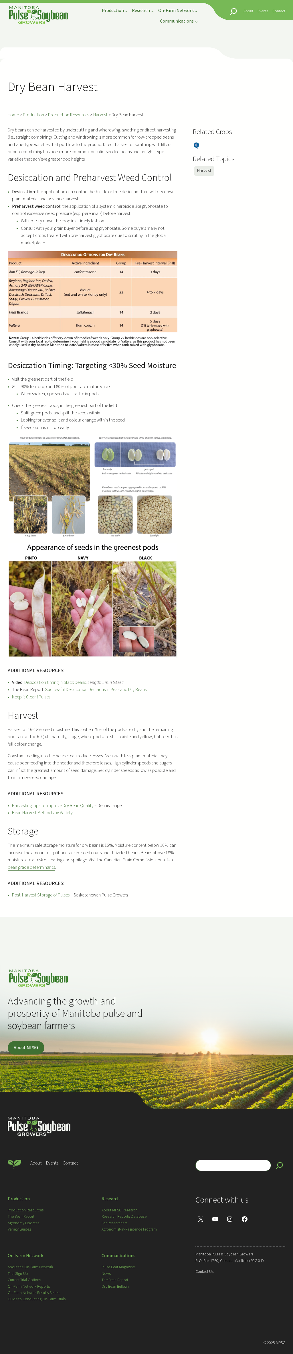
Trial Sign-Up (18, 1274)
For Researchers (114, 1223)
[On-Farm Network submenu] (196, 11)
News (106, 1274)
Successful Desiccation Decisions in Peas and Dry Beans (95, 689)
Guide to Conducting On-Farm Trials (37, 1299)
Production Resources (25, 1210)
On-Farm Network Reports (29, 1286)
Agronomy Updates (23, 1223)
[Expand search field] (233, 11)
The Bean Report (21, 1216)
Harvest (204, 170)
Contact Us (204, 1272)
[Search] (279, 1165)
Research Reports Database (124, 1216)
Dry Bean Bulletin (115, 1286)
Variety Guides (19, 1229)
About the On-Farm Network (30, 1267)
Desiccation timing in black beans (55, 682)
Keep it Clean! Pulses (31, 697)
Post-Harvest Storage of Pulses (41, 895)
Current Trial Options (24, 1280)
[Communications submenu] (196, 21)
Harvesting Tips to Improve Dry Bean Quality (53, 805)
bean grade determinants (31, 867)
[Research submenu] (152, 11)
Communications (118, 1256)
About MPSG (26, 1048)
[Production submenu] (126, 11)
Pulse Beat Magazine (118, 1267)
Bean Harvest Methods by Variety (42, 813)
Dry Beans (196, 145)
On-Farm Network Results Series (33, 1293)
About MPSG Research (119, 1210)
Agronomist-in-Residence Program (129, 1229)
